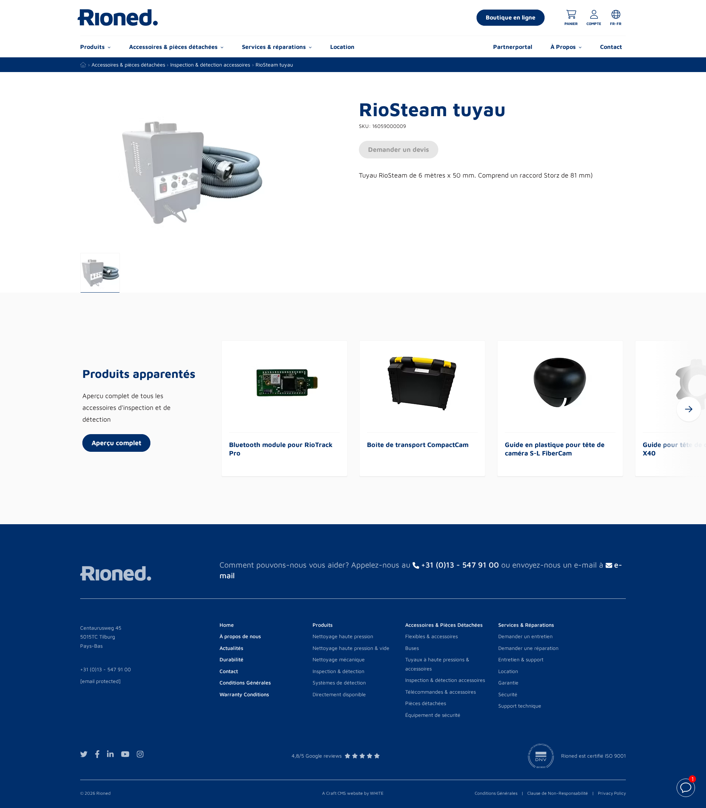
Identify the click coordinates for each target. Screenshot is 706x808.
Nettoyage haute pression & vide (351, 648)
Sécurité (507, 694)
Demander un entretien (525, 636)
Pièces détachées (425, 703)
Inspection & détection (338, 671)
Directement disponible (339, 694)
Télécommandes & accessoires (440, 692)
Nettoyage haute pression (343, 636)
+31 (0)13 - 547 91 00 (105, 669)
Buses (412, 648)
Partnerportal (512, 46)
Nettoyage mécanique (339, 659)
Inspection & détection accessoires (210, 64)
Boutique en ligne (510, 17)
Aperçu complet (116, 443)
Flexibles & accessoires (431, 636)
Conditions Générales (496, 793)
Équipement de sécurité (432, 715)
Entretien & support (520, 659)
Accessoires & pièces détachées (128, 64)
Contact (611, 46)
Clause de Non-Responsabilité (557, 793)
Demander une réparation (528, 648)
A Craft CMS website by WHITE (353, 793)
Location (342, 46)
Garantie (508, 682)
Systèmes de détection (339, 682)
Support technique (519, 705)
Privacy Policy (612, 793)
